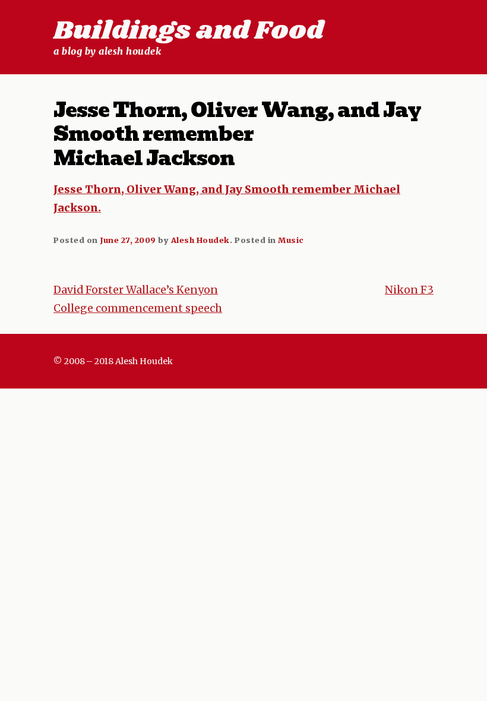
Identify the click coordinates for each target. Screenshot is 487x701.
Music (291, 240)
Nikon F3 (409, 289)
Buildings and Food (188, 31)
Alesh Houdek (200, 240)
